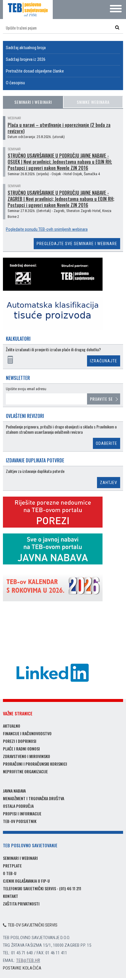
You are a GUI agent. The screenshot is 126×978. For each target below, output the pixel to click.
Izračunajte (103, 361)
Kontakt (10, 896)
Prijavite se (101, 399)
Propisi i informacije (22, 813)
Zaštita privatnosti (21, 903)
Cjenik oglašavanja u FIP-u (26, 881)
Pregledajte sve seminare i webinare (77, 243)
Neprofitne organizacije (25, 771)
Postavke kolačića (22, 968)
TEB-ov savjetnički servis (32, 925)
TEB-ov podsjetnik (19, 821)
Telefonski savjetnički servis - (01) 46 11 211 (42, 888)
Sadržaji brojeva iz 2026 (25, 59)
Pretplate (12, 865)
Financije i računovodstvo (27, 733)
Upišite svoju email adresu (26, 389)
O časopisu (15, 82)
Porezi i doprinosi (19, 741)
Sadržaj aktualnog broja (26, 47)
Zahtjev (108, 482)
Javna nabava (14, 791)
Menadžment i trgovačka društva (33, 798)
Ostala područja (18, 806)
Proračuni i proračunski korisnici (35, 764)
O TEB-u (9, 873)
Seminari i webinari (33, 102)
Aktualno (11, 726)
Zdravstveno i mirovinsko (26, 756)
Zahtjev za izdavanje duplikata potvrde (35, 471)
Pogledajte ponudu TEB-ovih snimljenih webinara (47, 229)
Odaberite (106, 443)
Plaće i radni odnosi (21, 748)
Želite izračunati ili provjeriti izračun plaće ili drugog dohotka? (53, 349)
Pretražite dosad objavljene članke (35, 71)
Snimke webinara (93, 102)
